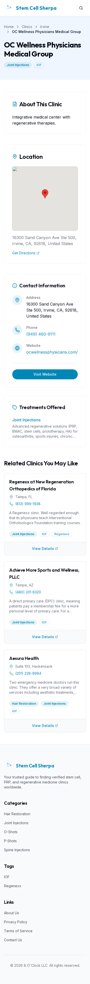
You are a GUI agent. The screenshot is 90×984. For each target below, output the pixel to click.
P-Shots (10, 841)
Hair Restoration (17, 814)
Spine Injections (17, 850)
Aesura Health (23, 658)
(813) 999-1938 (27, 504)
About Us (11, 913)
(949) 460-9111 (41, 334)
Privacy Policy (15, 922)
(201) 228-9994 (28, 673)
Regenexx (12, 886)
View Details (43, 548)
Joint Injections (18, 65)
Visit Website (45, 374)
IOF (39, 65)
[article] (45, 507)
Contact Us (13, 940)
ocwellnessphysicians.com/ (52, 352)
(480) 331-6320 (28, 592)
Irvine (44, 27)
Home (9, 27)
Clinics (27, 27)
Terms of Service (18, 931)
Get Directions (24, 253)
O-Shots (11, 832)
